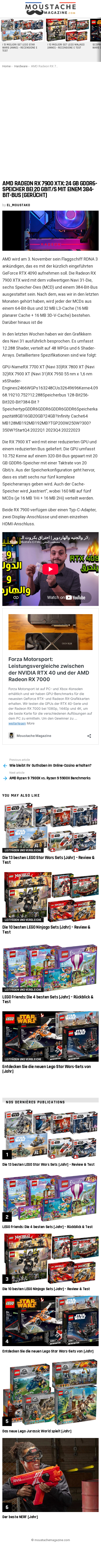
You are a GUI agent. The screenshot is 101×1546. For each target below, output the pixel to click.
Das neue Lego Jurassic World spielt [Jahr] (36, 1431)
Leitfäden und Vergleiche (23, 850)
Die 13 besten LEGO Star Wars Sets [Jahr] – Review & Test (48, 860)
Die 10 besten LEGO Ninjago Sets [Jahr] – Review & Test (46, 929)
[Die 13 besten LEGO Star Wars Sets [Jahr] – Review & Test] (50, 828)
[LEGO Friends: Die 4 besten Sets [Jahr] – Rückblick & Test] (50, 967)
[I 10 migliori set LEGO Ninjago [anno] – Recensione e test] (67, 30)
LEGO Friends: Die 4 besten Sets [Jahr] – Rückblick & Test (47, 999)
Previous (2, 39)
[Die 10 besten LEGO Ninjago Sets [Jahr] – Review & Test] (50, 897)
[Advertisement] (50, 121)
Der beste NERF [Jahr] (20, 1517)
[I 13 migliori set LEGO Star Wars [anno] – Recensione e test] (22, 30)
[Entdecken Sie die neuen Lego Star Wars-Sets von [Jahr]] (50, 1036)
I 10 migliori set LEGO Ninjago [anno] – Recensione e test (66, 46)
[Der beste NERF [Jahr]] (50, 1475)
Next (98, 39)
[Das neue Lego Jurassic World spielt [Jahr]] (50, 1392)
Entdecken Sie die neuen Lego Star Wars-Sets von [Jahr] (46, 1069)
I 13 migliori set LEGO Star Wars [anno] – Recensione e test (19, 47)
